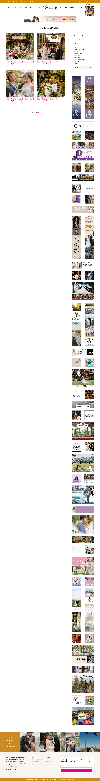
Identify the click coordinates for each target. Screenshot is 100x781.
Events (75, 41)
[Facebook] (9, 1)
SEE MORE (35, 112)
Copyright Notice (61, 779)
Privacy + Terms (53, 779)
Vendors (19, 7)
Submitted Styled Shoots (79, 59)
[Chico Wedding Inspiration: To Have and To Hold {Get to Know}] (20, 97)
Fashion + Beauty (78, 45)
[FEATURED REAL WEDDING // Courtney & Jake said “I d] (90, 742)
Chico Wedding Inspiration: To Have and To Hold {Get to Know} (20, 100)
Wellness (76, 63)
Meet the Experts (78, 53)
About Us (48, 759)
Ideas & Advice (35, 761)
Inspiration (81, 7)
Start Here (11, 7)
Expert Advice (77, 43)
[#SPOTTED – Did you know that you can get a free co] (70, 742)
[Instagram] (12, 1)
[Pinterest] (7, 1)
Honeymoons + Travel (79, 49)
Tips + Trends (77, 61)
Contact (47, 765)
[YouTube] (17, 1)
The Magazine (63, 7)
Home (50, 7)
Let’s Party (76, 51)
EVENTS (31, 1)
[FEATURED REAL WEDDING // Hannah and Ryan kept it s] (30, 742)
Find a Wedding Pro (37, 759)
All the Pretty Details (78, 39)
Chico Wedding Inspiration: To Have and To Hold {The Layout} (50, 100)
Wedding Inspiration (37, 763)
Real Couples (77, 55)
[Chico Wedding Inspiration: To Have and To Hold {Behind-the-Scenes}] (20, 60)
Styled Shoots (77, 57)
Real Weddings (29, 7)
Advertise (48, 761)
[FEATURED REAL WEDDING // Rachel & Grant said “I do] (50, 742)
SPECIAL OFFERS (90, 1)
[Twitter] (14, 1)
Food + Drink (77, 47)
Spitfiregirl (73, 779)
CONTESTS (80, 1)
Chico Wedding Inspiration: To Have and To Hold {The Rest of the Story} (50, 63)
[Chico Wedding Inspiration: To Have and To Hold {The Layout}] (51, 97)
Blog (37, 7)
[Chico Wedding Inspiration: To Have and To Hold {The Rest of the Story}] (51, 60)
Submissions (48, 763)
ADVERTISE (23, 1)
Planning (72, 7)
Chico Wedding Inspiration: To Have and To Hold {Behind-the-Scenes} (20, 63)
